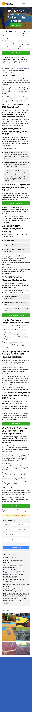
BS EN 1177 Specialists (16, 68)
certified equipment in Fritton (20, 446)
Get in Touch (16, 53)
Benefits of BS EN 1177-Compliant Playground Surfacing (13, 576)
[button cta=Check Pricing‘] (16, 315)
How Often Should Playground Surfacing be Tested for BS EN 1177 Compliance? (16, 594)
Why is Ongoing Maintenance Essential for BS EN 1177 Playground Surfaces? (15, 590)
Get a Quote (16, 506)
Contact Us (6, 603)
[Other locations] (24, 3)
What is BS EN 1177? (9, 558)
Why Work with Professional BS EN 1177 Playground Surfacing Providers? (15, 599)
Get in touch (16, 25)
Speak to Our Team (16, 203)
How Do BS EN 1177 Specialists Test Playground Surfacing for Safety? (14, 571)
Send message (16, 547)
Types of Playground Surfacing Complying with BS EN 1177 (12, 566)
